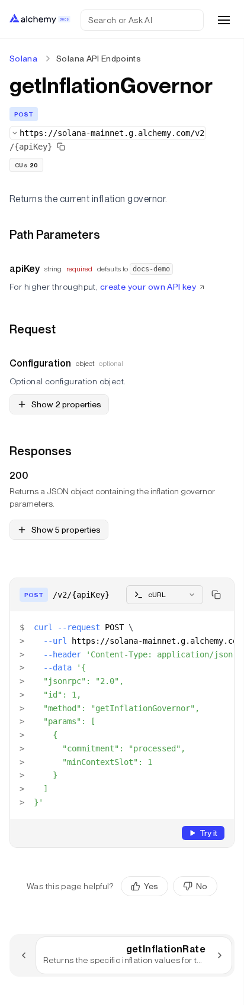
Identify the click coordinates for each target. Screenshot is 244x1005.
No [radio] (201, 886)
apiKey (24, 268)
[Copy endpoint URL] (61, 146)
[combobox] (107, 133)
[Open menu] (224, 20)
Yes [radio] (151, 886)
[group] (169, 886)
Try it (208, 833)
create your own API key (148, 286)
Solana (23, 58)
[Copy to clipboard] (216, 594)
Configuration (40, 363)
